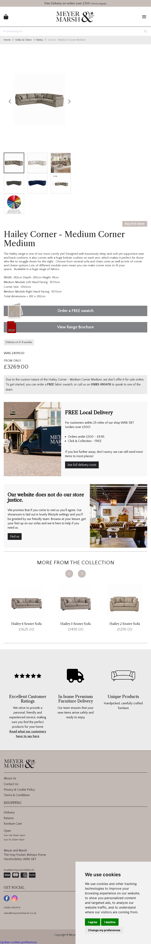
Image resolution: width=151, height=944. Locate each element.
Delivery (9, 812)
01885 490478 (12, 907)
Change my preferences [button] (104, 930)
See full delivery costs (81, 465)
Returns (9, 818)
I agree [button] (92, 922)
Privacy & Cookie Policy (19, 789)
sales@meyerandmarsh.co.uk (20, 913)
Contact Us (11, 784)
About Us (10, 778)
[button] (69, 574)
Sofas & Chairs (23, 39)
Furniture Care (13, 823)
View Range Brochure (75, 327)
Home (7, 39)
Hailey (39, 39)
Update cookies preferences (18, 942)
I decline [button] (109, 922)
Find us (14, 536)
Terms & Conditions (17, 795)
